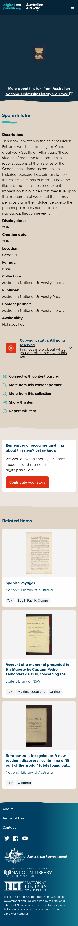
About (7, 809)
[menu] (72, 7)
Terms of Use (13, 818)
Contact (9, 827)
